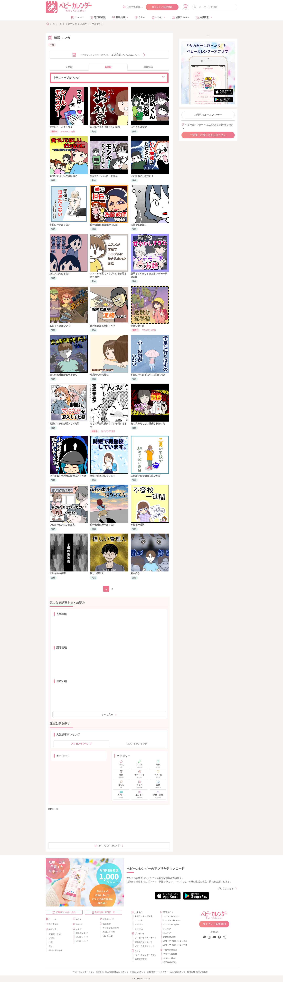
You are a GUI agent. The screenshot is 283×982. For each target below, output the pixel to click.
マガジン (139, 924)
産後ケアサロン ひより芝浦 (174, 945)
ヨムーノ (167, 933)
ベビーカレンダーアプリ (145, 955)
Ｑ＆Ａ (141, 17)
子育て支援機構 (170, 954)
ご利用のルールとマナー (208, 114)
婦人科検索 (108, 936)
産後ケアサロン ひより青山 (174, 941)
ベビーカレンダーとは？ (83, 972)
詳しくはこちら (226, 888)
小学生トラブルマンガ (91, 24)
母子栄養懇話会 (170, 962)
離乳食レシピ (82, 933)
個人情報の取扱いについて (117, 972)
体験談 (79, 924)
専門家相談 (100, 17)
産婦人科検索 (109, 932)
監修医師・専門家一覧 (105, 912)
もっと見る (107, 714)
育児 (51, 946)
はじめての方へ (134, 7)
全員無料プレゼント (143, 942)
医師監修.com (169, 937)
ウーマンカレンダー (172, 920)
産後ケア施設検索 (111, 928)
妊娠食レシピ (82, 937)
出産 (51, 942)
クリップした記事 (109, 845)
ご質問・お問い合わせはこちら (208, 135)
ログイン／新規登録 (162, 7)
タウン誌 (139, 929)
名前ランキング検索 (143, 916)
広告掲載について (178, 972)
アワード (139, 920)
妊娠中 (52, 938)
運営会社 (100, 972)
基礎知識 (120, 17)
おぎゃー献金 (169, 958)
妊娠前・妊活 (55, 934)
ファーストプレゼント (144, 946)
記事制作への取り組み (65, 912)
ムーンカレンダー (171, 916)
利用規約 (191, 972)
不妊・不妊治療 (56, 950)
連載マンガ (71, 24)
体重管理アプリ (142, 959)
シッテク (167, 929)
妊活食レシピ (82, 941)
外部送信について (138, 972)
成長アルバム (182, 17)
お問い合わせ (202, 972)
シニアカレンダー (171, 924)
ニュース (79, 17)
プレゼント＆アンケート (145, 938)
